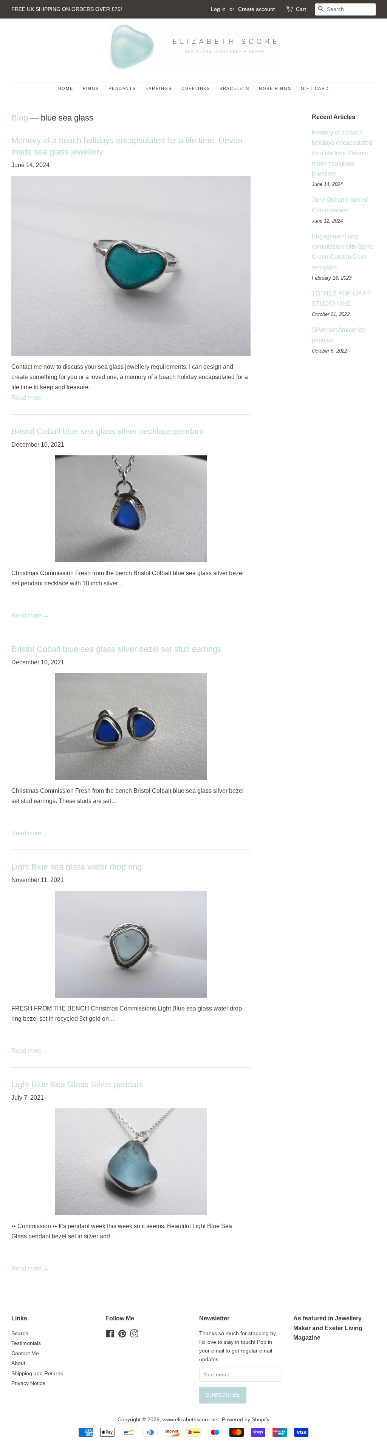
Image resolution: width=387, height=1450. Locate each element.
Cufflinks (195, 88)
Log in (218, 9)
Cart (301, 9)
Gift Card (315, 88)
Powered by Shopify (245, 1419)
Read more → (30, 398)
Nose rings (275, 88)
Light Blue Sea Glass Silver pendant (77, 1084)
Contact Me (25, 1353)
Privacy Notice (28, 1383)
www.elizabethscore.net (191, 1419)
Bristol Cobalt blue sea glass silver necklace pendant (107, 431)
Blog (19, 117)
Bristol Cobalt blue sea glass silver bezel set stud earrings (116, 649)
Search (19, 1333)
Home (65, 88)
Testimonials (26, 1343)
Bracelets (234, 88)
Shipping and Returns (37, 1373)
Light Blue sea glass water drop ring (76, 866)
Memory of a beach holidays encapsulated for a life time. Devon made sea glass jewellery (342, 153)
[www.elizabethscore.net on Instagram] (134, 1335)
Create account (256, 9)
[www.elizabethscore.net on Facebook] (109, 1335)
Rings (91, 88)
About (18, 1363)
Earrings (159, 88)
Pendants (122, 88)
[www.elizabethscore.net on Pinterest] (122, 1335)
